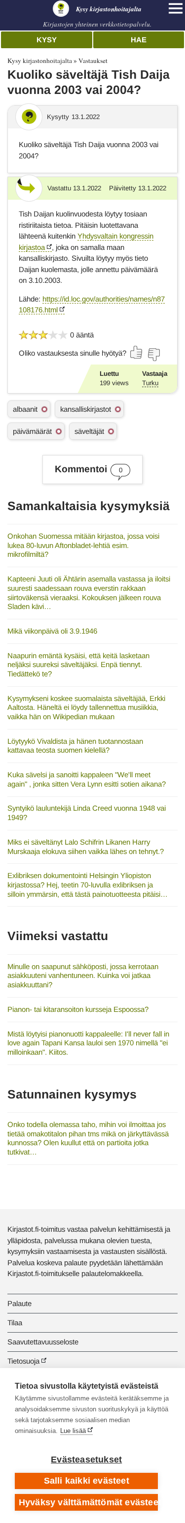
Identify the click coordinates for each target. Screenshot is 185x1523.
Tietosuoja (23, 1361)
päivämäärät (32, 431)
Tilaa (14, 1322)
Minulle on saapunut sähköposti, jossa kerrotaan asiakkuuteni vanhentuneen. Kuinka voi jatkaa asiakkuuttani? (82, 975)
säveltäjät (89, 431)
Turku (150, 383)
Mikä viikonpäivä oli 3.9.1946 (52, 631)
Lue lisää (73, 1430)
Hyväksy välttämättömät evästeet (88, 1502)
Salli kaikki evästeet (86, 1481)
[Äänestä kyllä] (136, 352)
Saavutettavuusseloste (42, 1342)
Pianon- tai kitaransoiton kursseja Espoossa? (77, 1009)
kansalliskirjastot (85, 409)
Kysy (47, 39)
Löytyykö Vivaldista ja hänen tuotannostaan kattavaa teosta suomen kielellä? (75, 746)
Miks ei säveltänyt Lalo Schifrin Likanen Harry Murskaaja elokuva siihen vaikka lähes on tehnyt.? (85, 846)
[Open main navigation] (176, 8)
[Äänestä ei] (153, 354)
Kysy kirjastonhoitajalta (39, 60)
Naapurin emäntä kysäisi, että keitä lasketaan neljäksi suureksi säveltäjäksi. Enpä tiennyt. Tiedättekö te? (78, 664)
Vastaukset (93, 60)
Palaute (19, 1303)
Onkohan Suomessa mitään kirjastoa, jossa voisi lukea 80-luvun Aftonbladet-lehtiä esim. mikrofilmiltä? (83, 545)
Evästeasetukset (86, 1459)
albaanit (25, 409)
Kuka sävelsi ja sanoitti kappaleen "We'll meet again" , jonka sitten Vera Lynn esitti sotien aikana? (86, 779)
